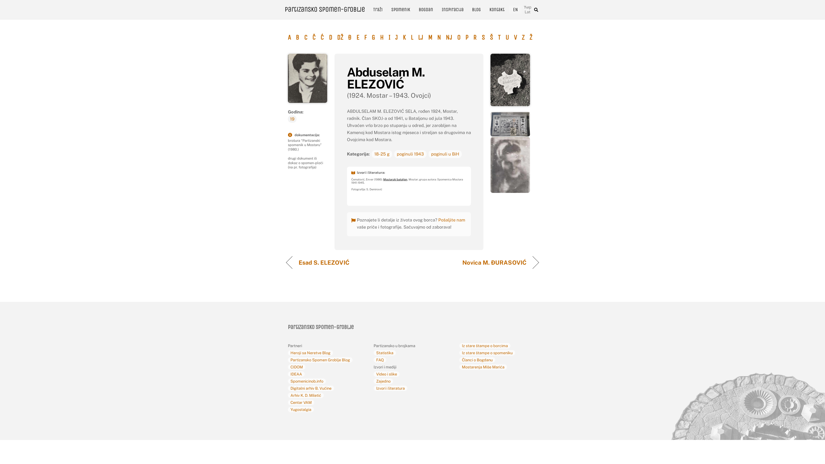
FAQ (380, 360)
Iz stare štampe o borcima (485, 345)
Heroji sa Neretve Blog (310, 353)
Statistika (384, 353)
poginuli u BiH (445, 154)
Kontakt (496, 9)
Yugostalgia (300, 409)
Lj (420, 37)
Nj (449, 37)
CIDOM (296, 367)
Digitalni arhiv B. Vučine (311, 388)
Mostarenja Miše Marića (483, 367)
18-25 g (382, 154)
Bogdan (426, 9)
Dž (340, 37)
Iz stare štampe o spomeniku (487, 353)
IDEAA (296, 374)
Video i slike (386, 374)
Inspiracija (453, 9)
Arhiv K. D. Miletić (305, 395)
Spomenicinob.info (306, 381)
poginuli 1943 (410, 154)
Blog (476, 9)
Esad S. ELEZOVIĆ (325, 262)
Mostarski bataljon (395, 179)
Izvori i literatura (390, 388)
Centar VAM (301, 402)
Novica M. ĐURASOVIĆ (494, 262)
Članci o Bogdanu (477, 360)
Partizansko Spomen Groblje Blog (320, 360)
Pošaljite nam (451, 220)
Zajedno (383, 381)
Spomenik (400, 9)
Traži (378, 9)
